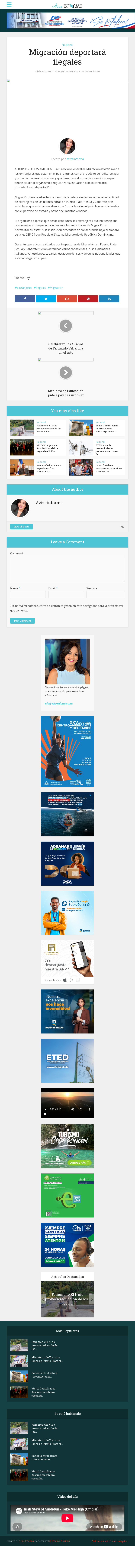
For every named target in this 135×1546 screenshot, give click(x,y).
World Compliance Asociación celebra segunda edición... (47, 448)
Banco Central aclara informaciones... (44, 1374)
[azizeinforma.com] (67, 4)
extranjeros (24, 288)
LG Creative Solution (59, 1540)
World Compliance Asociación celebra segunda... (43, 1392)
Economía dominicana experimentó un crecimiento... (49, 468)
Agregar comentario (66, 71)
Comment (16, 553)
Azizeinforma (92, 71)
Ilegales (41, 288)
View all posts (21, 526)
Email (53, 588)
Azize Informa (26, 1540)
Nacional (67, 45)
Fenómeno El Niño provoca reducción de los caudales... (49, 428)
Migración (56, 288)
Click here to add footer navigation (110, 1541)
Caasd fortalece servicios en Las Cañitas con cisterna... (109, 468)
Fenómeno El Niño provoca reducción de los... (67, 1296)
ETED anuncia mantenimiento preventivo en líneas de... (107, 450)
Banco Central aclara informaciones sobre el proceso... (107, 428)
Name (15, 588)
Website (91, 588)
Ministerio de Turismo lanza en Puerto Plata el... (47, 1359)
